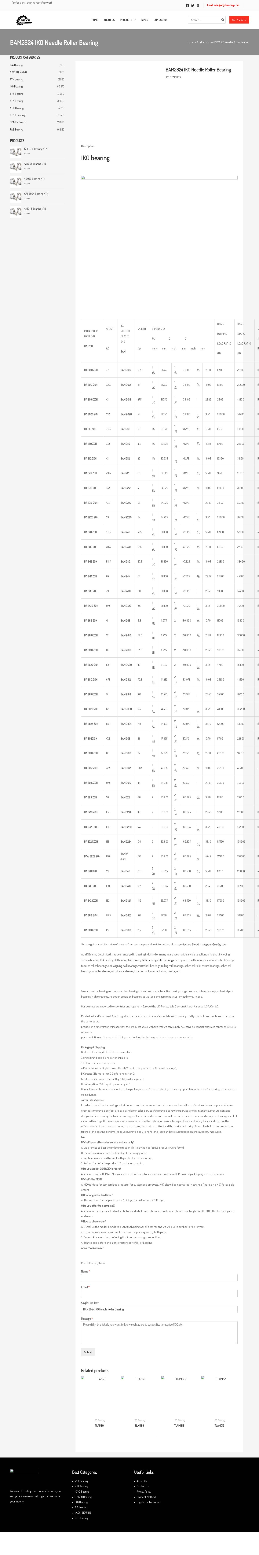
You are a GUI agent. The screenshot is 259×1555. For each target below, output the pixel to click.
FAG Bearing (16, 129)
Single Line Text (90, 1303)
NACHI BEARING (18, 72)
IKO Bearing (16, 86)
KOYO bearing (17, 115)
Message (87, 1318)
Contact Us (143, 1486)
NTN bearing (16, 101)
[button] (239, 20)
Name (85, 1271)
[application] (134, 19)
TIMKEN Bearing (18, 122)
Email (85, 1287)
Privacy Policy (144, 1491)
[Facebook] (187, 5)
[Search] (223, 19)
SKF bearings (166, 960)
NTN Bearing (81, 1486)
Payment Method (146, 1497)
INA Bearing (16, 65)
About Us (142, 1481)
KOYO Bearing (82, 1491)
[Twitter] (192, 5)
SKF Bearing (16, 93)
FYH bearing (16, 79)
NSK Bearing (17, 108)
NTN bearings (150, 960)
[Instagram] (197, 5)
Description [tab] (87, 146)
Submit (88, 1352)
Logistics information (148, 1502)
